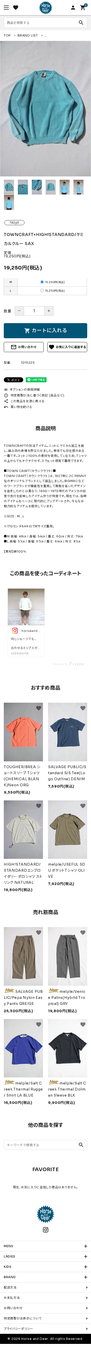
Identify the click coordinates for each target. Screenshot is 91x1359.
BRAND (10, 1277)
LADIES (9, 1256)
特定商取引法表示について (22, 1318)
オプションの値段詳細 (22, 389)
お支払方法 (12, 1298)
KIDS (8, 1267)
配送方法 (10, 1287)
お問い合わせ (24, 347)
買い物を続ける (18, 407)
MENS (8, 1246)
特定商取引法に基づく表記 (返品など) (34, 395)
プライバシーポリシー (18, 1329)
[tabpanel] (45, 109)
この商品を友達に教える (24, 401)
